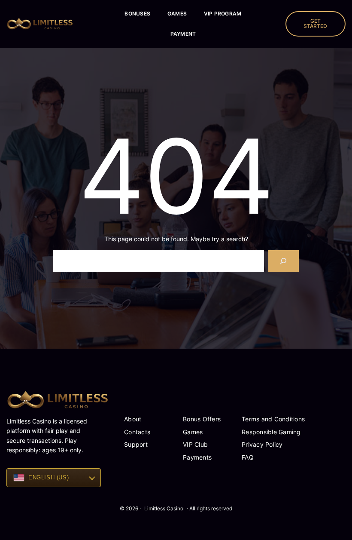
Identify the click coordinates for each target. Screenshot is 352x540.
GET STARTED (315, 23)
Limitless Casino (163, 508)
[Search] (283, 260)
